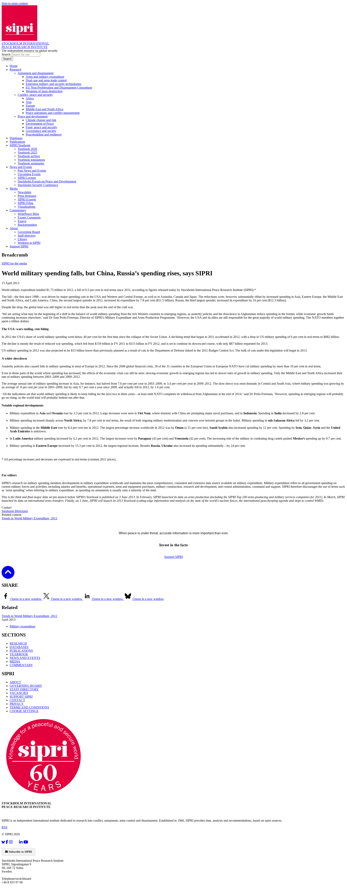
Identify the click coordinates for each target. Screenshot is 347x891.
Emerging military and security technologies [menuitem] (53, 84)
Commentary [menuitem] (18, 210)
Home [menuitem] (13, 66)
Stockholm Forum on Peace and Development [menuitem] (47, 181)
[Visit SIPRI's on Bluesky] (3, 842)
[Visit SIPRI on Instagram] (11, 842)
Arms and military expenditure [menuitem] (45, 76)
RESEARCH (18, 643)
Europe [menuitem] (30, 105)
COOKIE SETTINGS (24, 711)
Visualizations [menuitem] (26, 206)
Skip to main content (15, 3)
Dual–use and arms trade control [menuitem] (46, 80)
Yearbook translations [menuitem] (31, 159)
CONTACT (17, 700)
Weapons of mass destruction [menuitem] (44, 91)
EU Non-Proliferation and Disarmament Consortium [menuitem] (59, 87)
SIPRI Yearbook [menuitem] (20, 145)
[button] (8, 576)
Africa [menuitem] (30, 98)
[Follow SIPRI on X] (15, 843)
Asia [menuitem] (29, 102)
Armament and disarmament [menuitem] (35, 73)
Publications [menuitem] (17, 141)
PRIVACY (17, 704)
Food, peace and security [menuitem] (41, 127)
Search (6, 54)
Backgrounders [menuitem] (27, 224)
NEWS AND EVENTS (25, 658)
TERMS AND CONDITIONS (29, 707)
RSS (4, 827)
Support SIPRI (173, 557)
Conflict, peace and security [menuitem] (35, 94)
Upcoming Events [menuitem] (29, 174)
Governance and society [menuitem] (41, 131)
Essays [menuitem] (22, 221)
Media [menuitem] (14, 188)
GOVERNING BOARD (26, 685)
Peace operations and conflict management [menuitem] (53, 113)
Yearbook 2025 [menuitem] (27, 152)
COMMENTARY (21, 665)
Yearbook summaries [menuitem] (31, 163)
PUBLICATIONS (21, 650)
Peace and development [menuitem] (33, 116)
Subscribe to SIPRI (20, 851)
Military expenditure (22, 626)
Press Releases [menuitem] (27, 196)
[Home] (19, 40)
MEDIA (15, 661)
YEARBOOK (19, 654)
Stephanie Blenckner (15, 511)
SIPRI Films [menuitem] (25, 203)
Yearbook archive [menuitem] (29, 156)
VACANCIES (19, 693)
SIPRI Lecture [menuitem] (27, 177)
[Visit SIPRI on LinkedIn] (21, 842)
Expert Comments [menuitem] (29, 217)
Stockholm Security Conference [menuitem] (38, 185)
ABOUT (15, 682)
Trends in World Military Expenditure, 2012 (29, 518)
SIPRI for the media (14, 263)
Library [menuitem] (22, 239)
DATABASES (19, 647)
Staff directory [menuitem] (27, 235)
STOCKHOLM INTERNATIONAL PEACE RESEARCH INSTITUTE (25, 45)
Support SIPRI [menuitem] (19, 246)
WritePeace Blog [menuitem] (28, 214)
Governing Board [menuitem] (29, 232)
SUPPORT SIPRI (21, 696)
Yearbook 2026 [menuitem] (27, 149)
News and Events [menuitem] (21, 167)
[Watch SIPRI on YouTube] (25, 842)
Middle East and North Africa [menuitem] (44, 109)
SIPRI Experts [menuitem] (27, 199)
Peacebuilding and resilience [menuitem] (44, 134)
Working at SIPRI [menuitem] (29, 242)
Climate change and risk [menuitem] (41, 120)
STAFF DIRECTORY (24, 689)
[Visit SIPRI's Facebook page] (7, 842)
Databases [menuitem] (16, 138)
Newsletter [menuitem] (24, 192)
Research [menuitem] (15, 69)
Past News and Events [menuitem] (32, 170)
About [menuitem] (14, 228)
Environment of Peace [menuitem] (40, 123)
